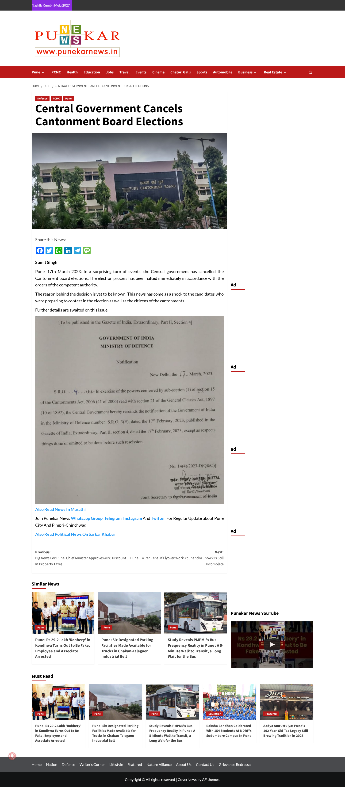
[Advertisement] (272, 326)
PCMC (56, 72)
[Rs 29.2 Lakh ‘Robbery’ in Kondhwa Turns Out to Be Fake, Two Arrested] (272, 644)
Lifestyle (116, 764)
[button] (310, 72)
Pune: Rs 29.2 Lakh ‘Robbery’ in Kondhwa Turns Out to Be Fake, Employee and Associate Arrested (62, 648)
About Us (184, 764)
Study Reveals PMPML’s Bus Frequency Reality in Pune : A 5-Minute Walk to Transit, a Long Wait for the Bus (195, 648)
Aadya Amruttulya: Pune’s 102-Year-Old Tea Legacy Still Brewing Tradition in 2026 (285, 730)
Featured (271, 714)
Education (92, 72)
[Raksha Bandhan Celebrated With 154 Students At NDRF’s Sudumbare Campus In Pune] (229, 702)
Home (37, 764)
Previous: (80, 558)
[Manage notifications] (12, 756)
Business (245, 72)
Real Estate (273, 72)
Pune (36, 72)
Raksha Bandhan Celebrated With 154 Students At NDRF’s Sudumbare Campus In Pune (229, 730)
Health (72, 72)
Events (140, 72)
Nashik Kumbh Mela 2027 (51, 5)
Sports (201, 72)
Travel (124, 72)
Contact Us (205, 764)
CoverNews (187, 779)
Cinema (158, 72)
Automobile (222, 72)
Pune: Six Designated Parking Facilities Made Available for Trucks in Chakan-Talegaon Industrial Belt (127, 648)
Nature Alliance (159, 764)
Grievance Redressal (235, 764)
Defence (42, 99)
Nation (51, 764)
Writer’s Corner (92, 764)
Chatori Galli (180, 72)
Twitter (158, 518)
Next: (176, 558)
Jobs (110, 72)
